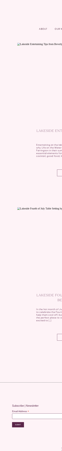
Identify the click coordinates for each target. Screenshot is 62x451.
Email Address (20, 411)
